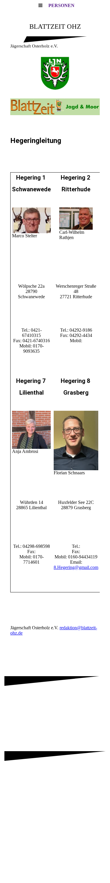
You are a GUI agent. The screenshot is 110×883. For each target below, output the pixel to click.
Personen (61, 5)
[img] (55, 73)
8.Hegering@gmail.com (76, 567)
